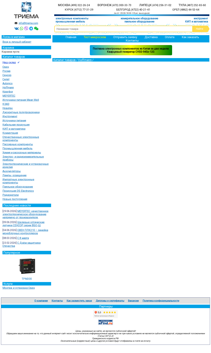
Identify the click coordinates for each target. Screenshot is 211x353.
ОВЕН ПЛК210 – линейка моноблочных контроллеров (25, 232)
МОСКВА (74, 5)
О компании (41, 300)
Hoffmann (8, 87)
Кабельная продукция (16, 124)
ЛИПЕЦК (155, 5)
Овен (5, 66)
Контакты (132, 40)
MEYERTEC (8, 95)
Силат (6, 79)
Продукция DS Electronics (18, 190)
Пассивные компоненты (17, 144)
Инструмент (9, 116)
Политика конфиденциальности (161, 300)
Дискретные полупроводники (21, 112)
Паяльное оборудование (17, 186)
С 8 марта (23, 238)
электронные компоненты (72, 18)
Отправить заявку (125, 37)
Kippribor (7, 91)
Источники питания (14, 120)
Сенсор (6, 75)
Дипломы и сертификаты (110, 300)
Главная (70, 37)
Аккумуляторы (11, 171)
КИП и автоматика (196, 21)
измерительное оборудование (139, 18)
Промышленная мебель (17, 148)
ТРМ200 (27, 278)
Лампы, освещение (14, 175)
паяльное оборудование (139, 21)
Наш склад (9, 62)
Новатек (7, 108)
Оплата (169, 37)
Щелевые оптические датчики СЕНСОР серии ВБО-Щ (23, 224)
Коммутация (10, 132)
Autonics (7, 83)
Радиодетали (10, 195)
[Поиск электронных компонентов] (105, 323)
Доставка (151, 37)
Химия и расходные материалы (21, 152)
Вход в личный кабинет (16, 41)
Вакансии (133, 300)
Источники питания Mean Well (20, 99)
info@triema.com (28, 23)
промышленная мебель (70, 21)
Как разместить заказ (79, 300)
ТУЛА (192, 5)
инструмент (201, 18)
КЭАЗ (5, 104)
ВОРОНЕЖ (114, 5)
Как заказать (190, 37)
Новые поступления (14, 199)
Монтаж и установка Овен (18, 287)
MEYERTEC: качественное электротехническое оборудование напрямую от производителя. (25, 214)
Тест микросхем (95, 37)
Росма (6, 71)
